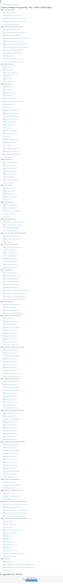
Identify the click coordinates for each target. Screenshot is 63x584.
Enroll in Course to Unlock (31, 580)
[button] (0, 1)
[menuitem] (0, 2)
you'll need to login (36, 578)
